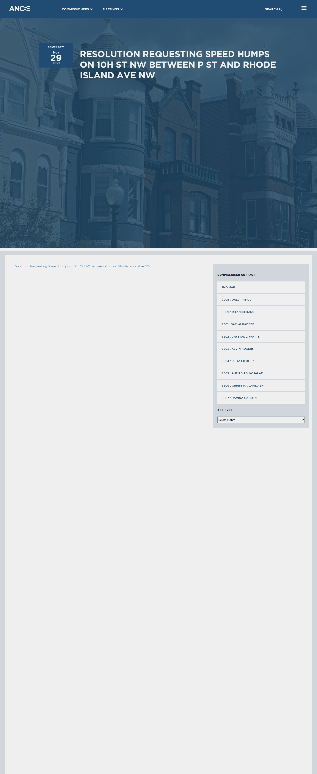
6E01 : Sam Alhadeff (237, 324)
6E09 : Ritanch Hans (237, 311)
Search (271, 9)
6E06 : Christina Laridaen (242, 385)
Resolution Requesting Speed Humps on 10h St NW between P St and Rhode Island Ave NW (82, 266)
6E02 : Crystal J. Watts (240, 336)
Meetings (111, 9)
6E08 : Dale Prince (236, 299)
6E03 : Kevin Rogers (237, 348)
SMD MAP (228, 287)
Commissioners (75, 9)
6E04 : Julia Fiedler (237, 360)
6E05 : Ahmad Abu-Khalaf (242, 373)
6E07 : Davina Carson (239, 397)
